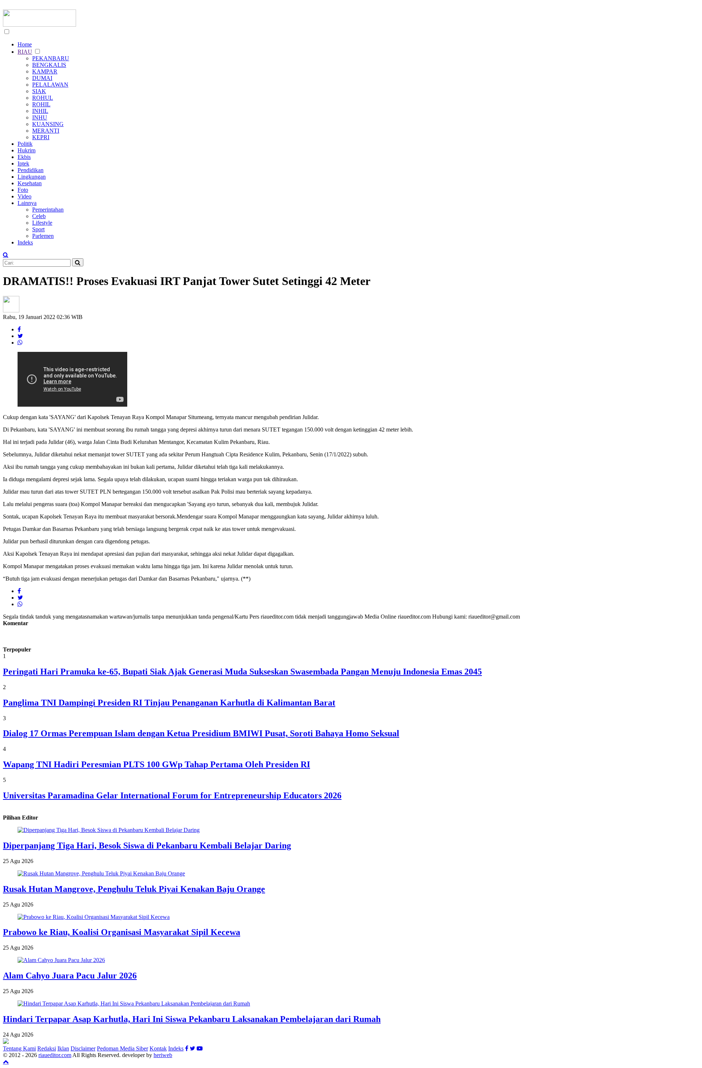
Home (25, 44)
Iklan (63, 1048)
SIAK (39, 91)
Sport (38, 229)
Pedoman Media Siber (122, 1048)
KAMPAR (44, 71)
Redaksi (46, 1048)
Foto (23, 190)
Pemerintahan (48, 209)
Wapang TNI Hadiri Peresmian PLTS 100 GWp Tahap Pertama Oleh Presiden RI (156, 764)
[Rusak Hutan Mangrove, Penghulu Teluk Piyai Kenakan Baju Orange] (101, 873)
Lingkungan (32, 177)
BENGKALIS (49, 65)
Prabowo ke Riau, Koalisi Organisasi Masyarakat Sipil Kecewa (121, 932)
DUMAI (42, 78)
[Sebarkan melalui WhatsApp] (20, 342)
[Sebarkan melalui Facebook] (19, 329)
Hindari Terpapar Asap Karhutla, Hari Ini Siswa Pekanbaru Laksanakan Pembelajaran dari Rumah (192, 1019)
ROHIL (41, 104)
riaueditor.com (54, 1055)
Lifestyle (42, 223)
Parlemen (43, 236)
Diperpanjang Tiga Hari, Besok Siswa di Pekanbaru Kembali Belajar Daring (147, 845)
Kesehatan (30, 183)
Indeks (25, 242)
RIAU (25, 52)
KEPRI (40, 137)
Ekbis (24, 157)
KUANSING (48, 124)
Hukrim (26, 150)
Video (24, 196)
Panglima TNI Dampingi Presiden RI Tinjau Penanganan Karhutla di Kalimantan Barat (169, 702)
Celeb (39, 216)
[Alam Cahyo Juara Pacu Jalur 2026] (61, 960)
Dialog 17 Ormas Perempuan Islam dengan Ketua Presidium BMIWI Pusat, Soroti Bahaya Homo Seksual (201, 733)
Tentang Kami (19, 1048)
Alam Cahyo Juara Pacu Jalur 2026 (70, 975)
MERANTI (45, 131)
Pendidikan (31, 170)
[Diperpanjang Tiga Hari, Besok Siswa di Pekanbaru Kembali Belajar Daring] (109, 830)
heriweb (163, 1055)
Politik (25, 144)
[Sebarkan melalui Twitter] (20, 336)
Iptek (23, 163)
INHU (39, 117)
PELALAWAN (50, 84)
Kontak (158, 1048)
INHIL (40, 111)
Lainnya (27, 203)
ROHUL (42, 98)
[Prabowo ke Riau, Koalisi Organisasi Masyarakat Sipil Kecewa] (94, 917)
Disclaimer (83, 1048)
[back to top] (6, 1061)
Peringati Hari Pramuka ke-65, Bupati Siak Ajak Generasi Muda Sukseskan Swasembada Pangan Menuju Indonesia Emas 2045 (242, 671)
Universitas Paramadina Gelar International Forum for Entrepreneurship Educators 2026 (172, 795)
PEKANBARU (50, 58)
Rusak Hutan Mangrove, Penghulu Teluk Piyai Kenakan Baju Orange (134, 889)
